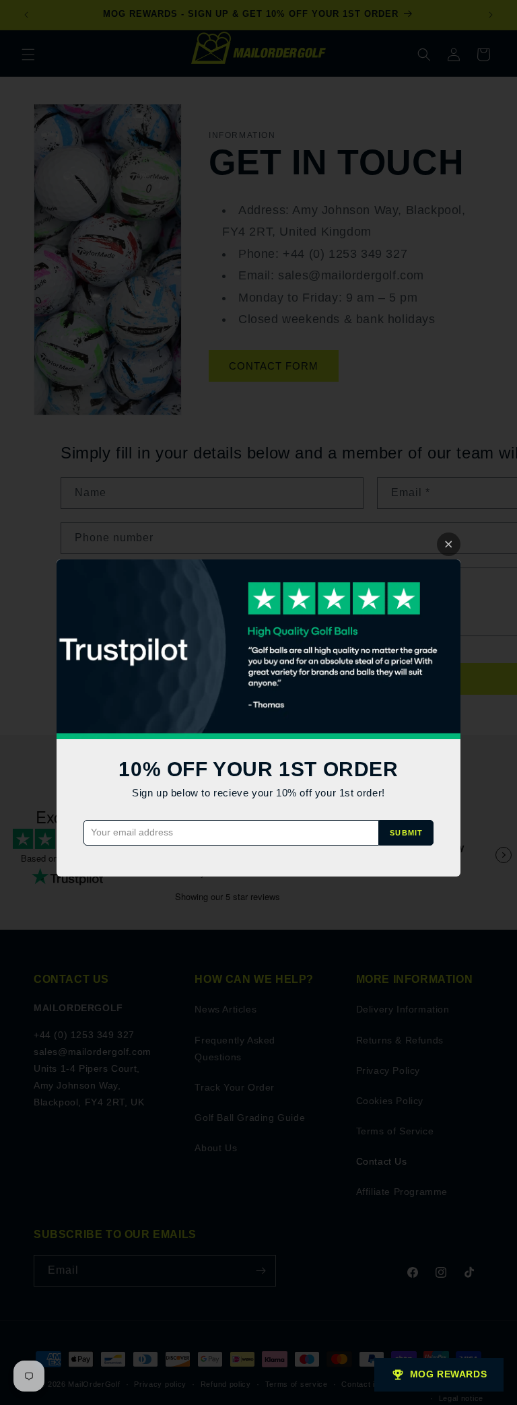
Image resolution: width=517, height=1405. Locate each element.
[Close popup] (448, 544)
